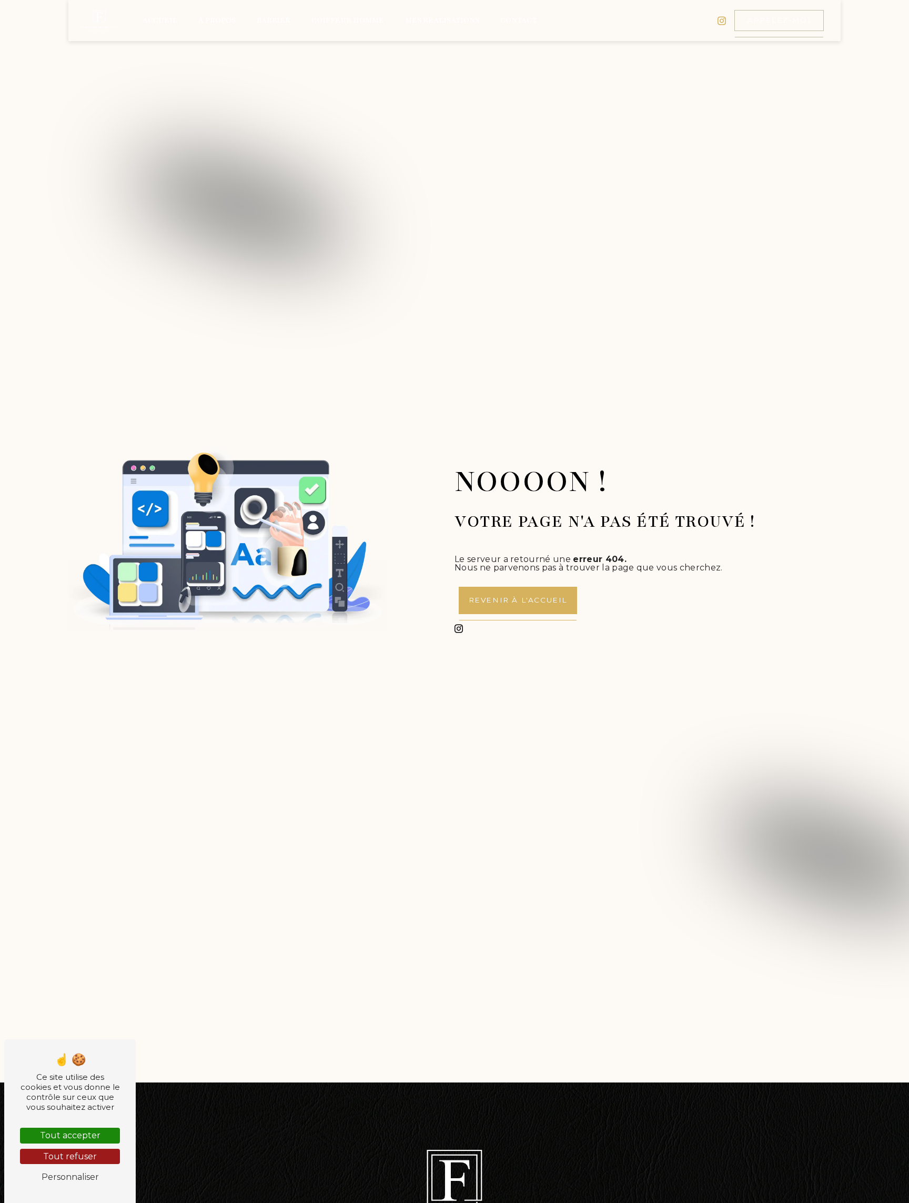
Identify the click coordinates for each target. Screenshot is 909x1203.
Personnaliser (70, 1177)
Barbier (273, 20)
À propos (217, 20)
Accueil (160, 20)
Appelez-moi (779, 20)
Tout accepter (70, 1135)
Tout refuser (70, 1156)
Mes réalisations (442, 20)
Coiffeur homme (347, 20)
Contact (518, 20)
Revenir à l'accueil (518, 600)
